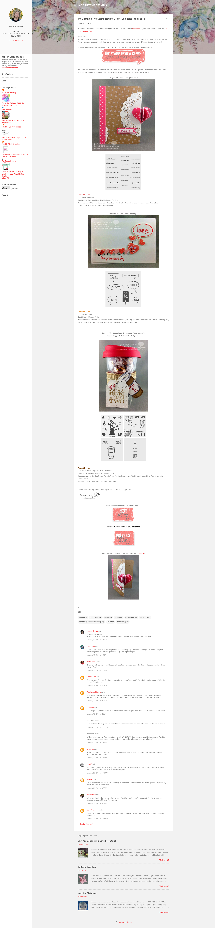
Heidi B (89, 764)
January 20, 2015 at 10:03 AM (97, 773)
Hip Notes (108, 617)
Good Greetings (96, 617)
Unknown (90, 707)
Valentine (110, 622)
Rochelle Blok (92, 677)
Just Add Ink (7, 110)
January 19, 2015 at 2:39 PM (97, 701)
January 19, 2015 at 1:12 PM (97, 640)
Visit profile (16, 40)
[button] (167, 19)
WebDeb (90, 779)
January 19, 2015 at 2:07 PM (97, 686)
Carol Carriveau (92, 810)
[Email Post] (79, 613)
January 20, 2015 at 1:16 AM (97, 742)
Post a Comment (86, 824)
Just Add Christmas (87, 893)
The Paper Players (9, 161)
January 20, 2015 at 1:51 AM (97, 758)
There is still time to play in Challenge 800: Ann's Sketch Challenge (13, 174)
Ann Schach (91, 795)
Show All (5, 178)
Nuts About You (131, 617)
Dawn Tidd (91, 646)
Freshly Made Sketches (11, 144)
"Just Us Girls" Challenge (11, 127)
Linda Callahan (92, 631)
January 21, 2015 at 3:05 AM (97, 788)
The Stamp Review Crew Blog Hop (91, 622)
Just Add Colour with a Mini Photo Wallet (97, 841)
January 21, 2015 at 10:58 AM (97, 819)
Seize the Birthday (9, 93)
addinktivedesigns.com (10, 68)
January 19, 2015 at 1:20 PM (97, 655)
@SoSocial (83, 617)
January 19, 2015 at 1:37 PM (97, 670)
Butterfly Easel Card (87, 867)
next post (140, 553)
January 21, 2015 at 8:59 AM (97, 803)
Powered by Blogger (124, 922)
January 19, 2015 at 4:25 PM (97, 714)
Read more (164, 860)
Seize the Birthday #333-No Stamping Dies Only (13, 104)
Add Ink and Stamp (94, 692)
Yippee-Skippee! (123, 622)
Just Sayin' (119, 617)
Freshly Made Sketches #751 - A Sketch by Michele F (15, 156)
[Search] (172, 6)
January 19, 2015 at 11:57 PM (97, 727)
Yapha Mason (92, 662)
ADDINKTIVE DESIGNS (93, 5)
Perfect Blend (145, 617)
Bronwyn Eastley (16, 26)
